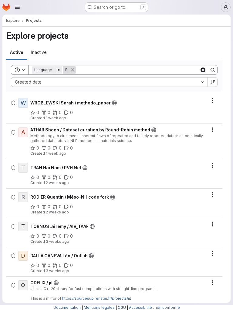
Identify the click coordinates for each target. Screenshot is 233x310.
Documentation (67, 307)
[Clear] (203, 70)
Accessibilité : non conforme (154, 307)
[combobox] (109, 82)
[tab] (16, 52)
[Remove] (72, 70)
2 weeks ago (57, 182)
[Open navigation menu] (17, 7)
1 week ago (56, 118)
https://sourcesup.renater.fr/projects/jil (96, 298)
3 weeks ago (57, 241)
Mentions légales (99, 307)
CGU (122, 307)
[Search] (213, 70)
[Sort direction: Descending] (213, 82)
